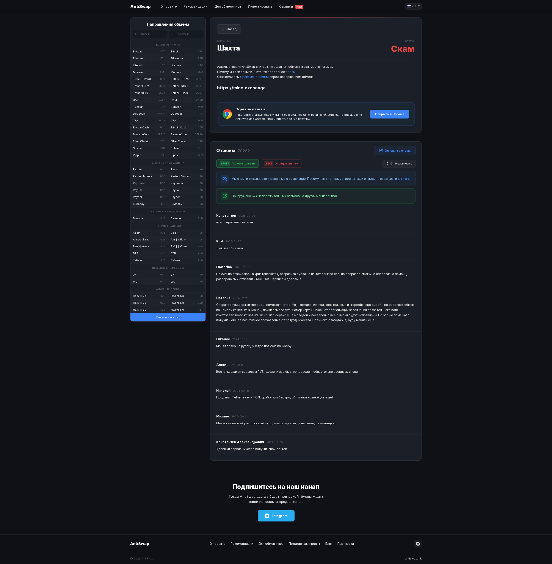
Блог (328, 543)
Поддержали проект (304, 543)
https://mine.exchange (241, 87)
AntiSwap (140, 6)
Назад (232, 29)
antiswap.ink (413, 558)
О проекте (168, 6)
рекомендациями (255, 77)
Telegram (279, 516)
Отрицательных (281, 163)
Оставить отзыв (398, 150)
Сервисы (290, 6)
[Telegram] (418, 544)
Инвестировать (260, 6)
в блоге (404, 178)
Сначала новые (401, 163)
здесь (290, 72)
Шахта (228, 48)
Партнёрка (345, 543)
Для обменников (227, 6)
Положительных (238, 163)
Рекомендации (195, 6)
